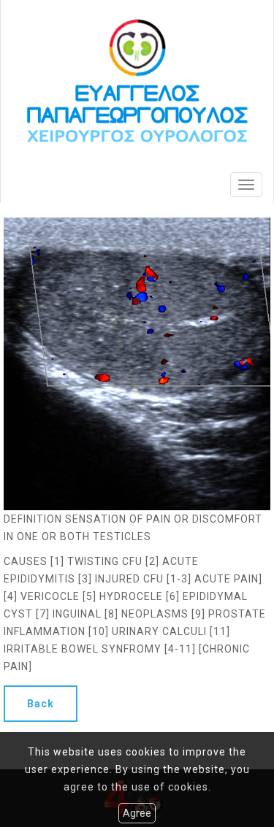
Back (40, 703)
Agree (137, 813)
